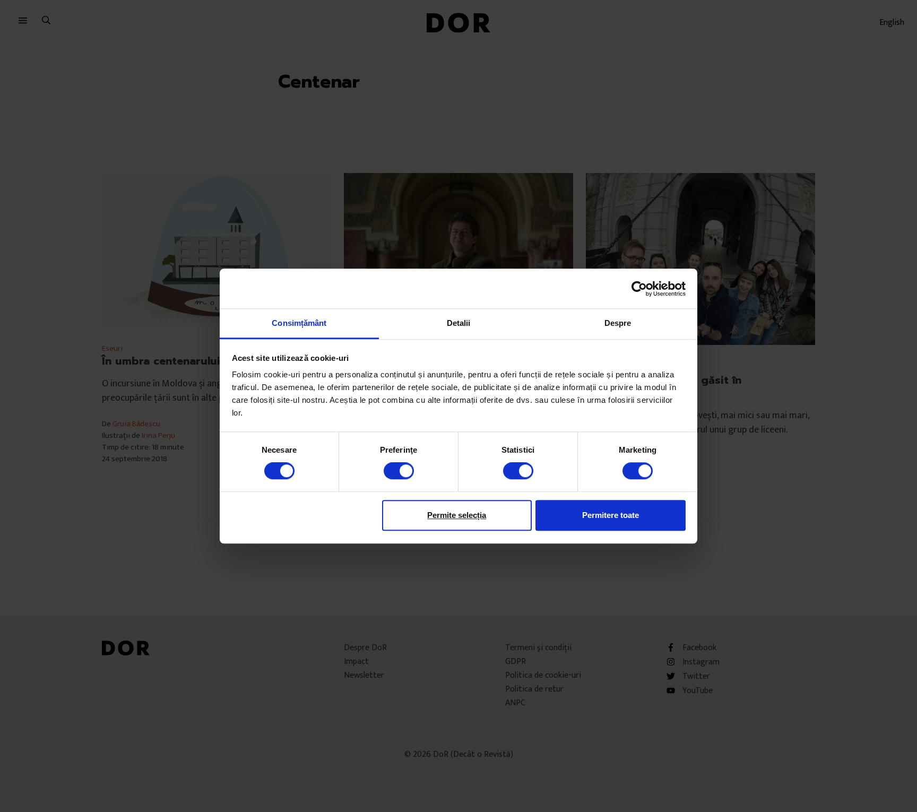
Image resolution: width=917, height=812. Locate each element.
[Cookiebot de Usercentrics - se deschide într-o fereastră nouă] (639, 289)
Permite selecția (456, 515)
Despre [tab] (617, 322)
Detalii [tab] (459, 322)
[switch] (399, 470)
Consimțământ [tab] (299, 322)
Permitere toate (610, 515)
